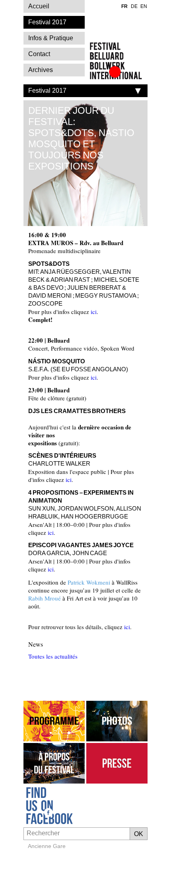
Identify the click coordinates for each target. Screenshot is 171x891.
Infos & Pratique (50, 38)
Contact (39, 54)
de (134, 6)
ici (94, 312)
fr (124, 6)
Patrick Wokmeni (89, 582)
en (143, 6)
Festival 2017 (47, 90)
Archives (40, 69)
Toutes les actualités (53, 656)
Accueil (38, 6)
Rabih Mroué (44, 598)
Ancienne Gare (47, 846)
